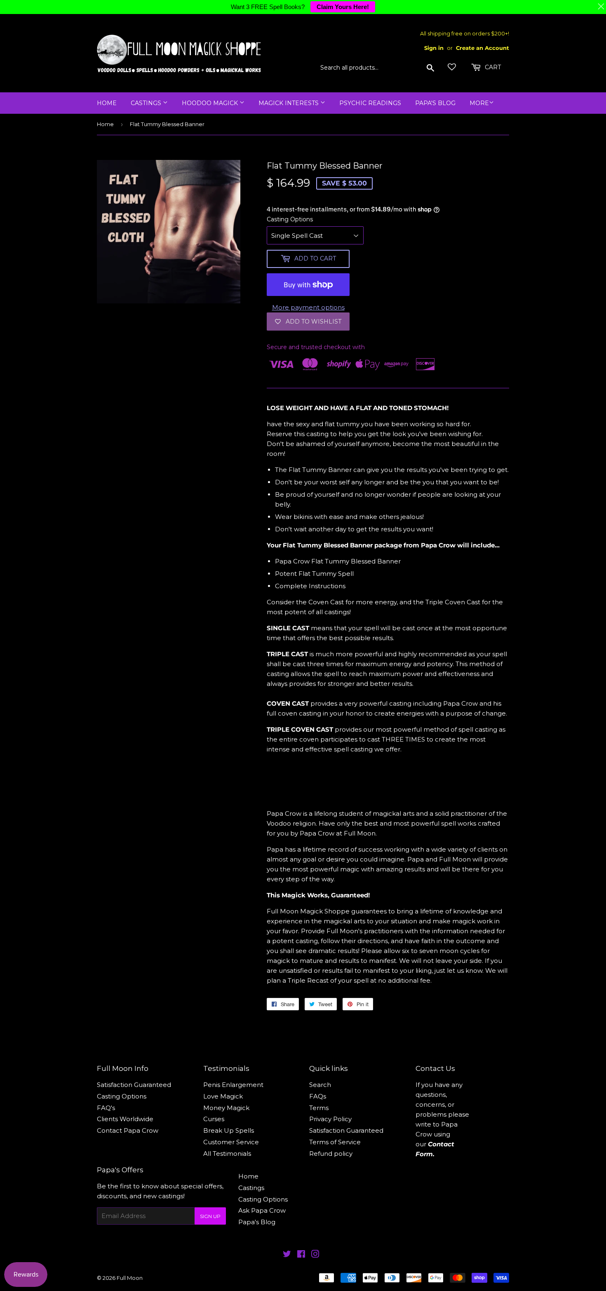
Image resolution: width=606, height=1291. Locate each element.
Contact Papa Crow (127, 1130)
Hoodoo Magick (211, 103)
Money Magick (226, 1108)
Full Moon (130, 1278)
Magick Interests (289, 103)
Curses (213, 1119)
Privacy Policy (330, 1119)
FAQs (317, 1096)
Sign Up (210, 1216)
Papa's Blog (435, 103)
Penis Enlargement (233, 1085)
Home (107, 103)
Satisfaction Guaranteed (134, 1085)
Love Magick (223, 1096)
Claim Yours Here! (343, 6)
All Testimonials (227, 1153)
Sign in (434, 48)
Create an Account (482, 48)
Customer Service (231, 1142)
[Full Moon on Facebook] (301, 1255)
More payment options (308, 307)
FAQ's (106, 1108)
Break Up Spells (228, 1130)
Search (320, 1085)
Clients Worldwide (125, 1119)
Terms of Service (335, 1142)
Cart (492, 67)
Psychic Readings (370, 103)
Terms (319, 1108)
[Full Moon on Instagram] (315, 1255)
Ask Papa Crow (262, 1210)
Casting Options (290, 219)
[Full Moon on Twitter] (287, 1255)
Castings (147, 103)
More (479, 103)
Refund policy (330, 1153)
